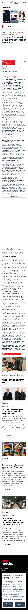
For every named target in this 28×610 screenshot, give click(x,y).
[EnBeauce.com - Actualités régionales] (14, 2)
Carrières (3, 572)
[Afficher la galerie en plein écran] (24, 359)
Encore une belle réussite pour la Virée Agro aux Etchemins (13, 467)
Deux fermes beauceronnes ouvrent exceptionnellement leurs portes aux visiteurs (13, 521)
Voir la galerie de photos (10, 77)
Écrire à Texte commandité (11, 74)
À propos (3, 570)
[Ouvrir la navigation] (3, 2)
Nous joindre (4, 568)
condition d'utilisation (17, 599)
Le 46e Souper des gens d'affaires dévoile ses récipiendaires (12, 412)
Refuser (19, 604)
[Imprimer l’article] (25, 61)
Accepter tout (8, 604)
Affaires (7, 27)
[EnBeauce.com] (7, 561)
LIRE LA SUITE (7, 436)
